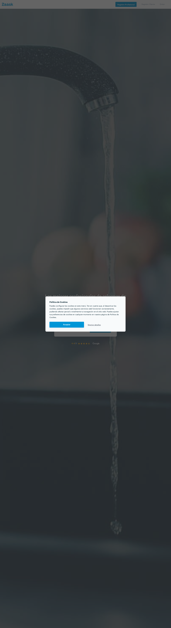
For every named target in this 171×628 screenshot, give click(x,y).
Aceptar (66, 325)
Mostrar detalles (94, 324)
